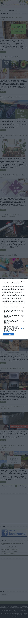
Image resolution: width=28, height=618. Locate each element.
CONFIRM (8, 334)
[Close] (25, 282)
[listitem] (14, 308)
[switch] (22, 311)
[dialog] (14, 309)
